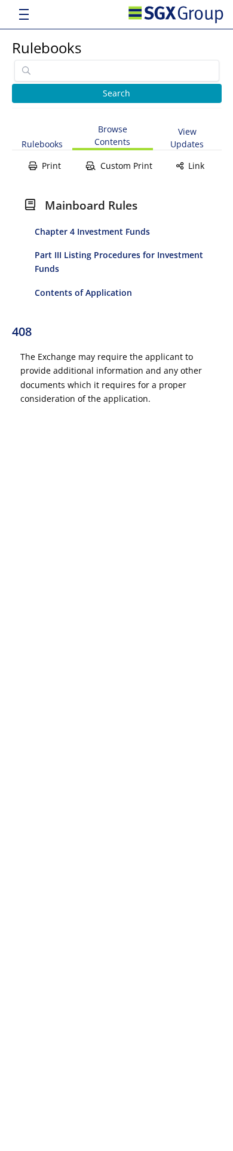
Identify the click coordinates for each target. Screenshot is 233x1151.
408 (22, 331)
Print (51, 165)
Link (196, 165)
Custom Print (126, 165)
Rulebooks (46, 47)
